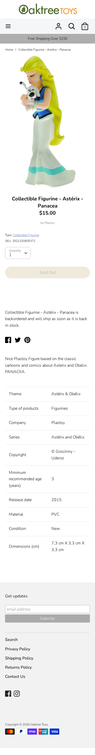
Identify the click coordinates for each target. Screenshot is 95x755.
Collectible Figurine (26, 235)
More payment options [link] (47, 299)
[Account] (58, 24)
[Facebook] (8, 694)
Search (11, 639)
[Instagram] (17, 694)
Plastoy (49, 223)
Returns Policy (18, 667)
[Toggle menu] (8, 26)
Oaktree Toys (39, 724)
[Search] (72, 24)
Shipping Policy (19, 658)
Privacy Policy (17, 649)
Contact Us (15, 676)
